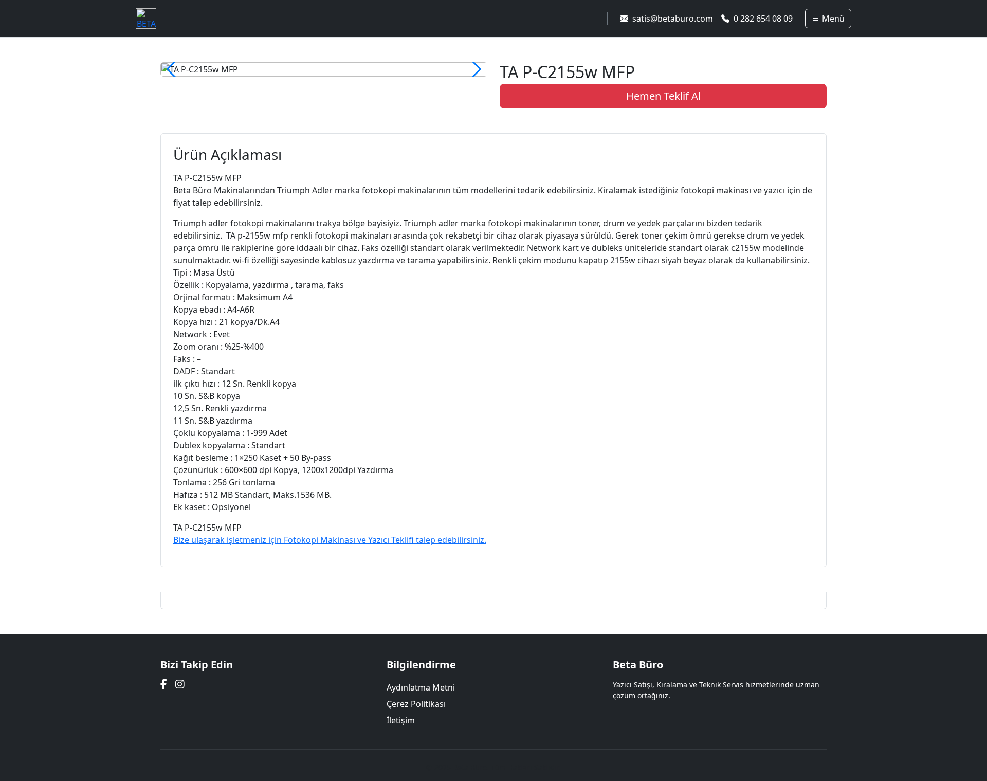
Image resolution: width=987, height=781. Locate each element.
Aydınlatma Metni (421, 687)
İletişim (401, 720)
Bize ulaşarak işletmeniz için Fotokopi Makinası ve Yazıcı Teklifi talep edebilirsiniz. (329, 540)
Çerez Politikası (416, 704)
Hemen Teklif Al (663, 96)
